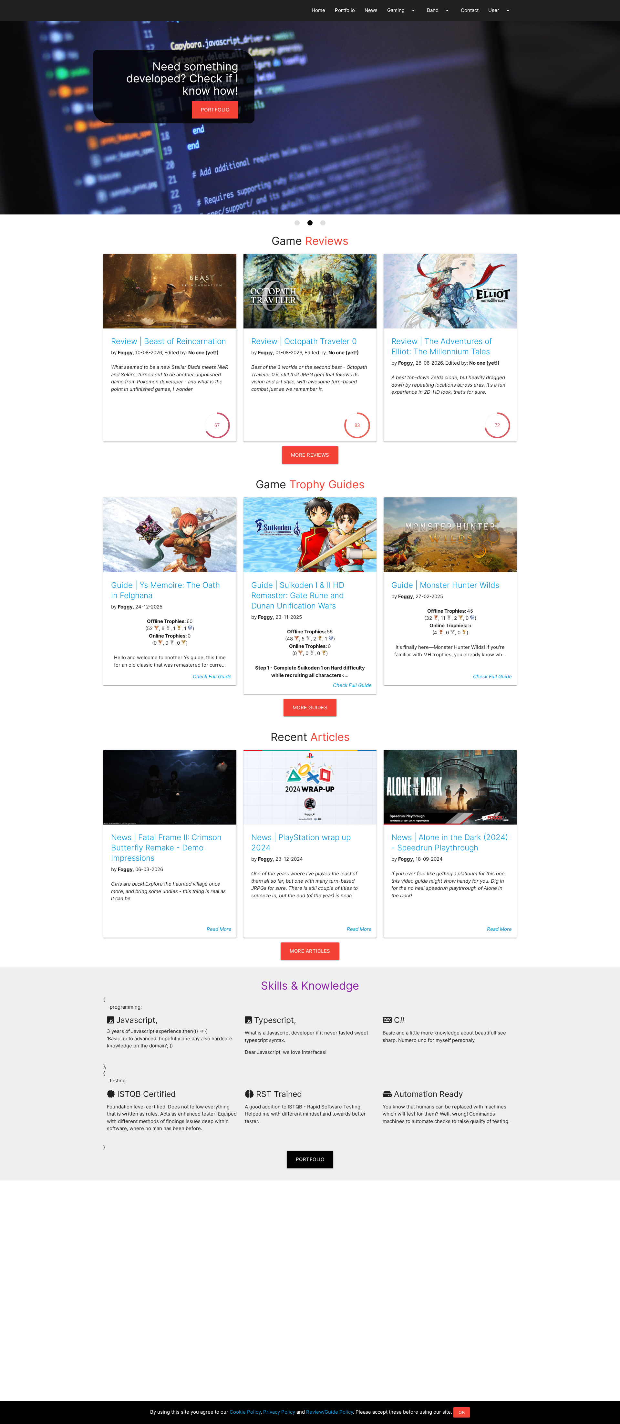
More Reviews (310, 455)
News (371, 10)
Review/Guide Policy (329, 1412)
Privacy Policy (279, 1412)
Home (318, 10)
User (500, 10)
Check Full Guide (212, 676)
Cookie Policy (245, 1412)
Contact (470, 10)
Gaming (402, 10)
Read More (219, 929)
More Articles (310, 951)
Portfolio (345, 10)
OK (462, 1412)
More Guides (310, 707)
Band (439, 10)
